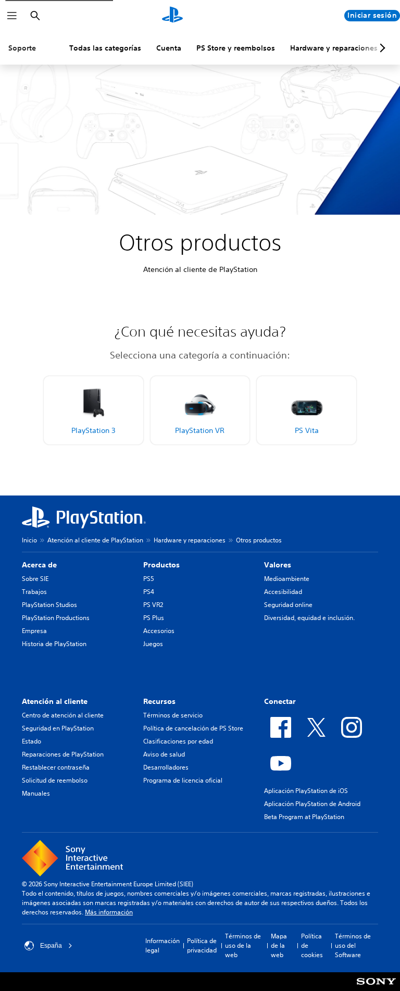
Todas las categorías (105, 48)
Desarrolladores (166, 767)
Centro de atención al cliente (63, 715)
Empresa (34, 630)
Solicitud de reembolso (55, 780)
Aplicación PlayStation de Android (312, 803)
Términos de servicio (173, 715)
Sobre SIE (35, 578)
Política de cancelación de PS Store (193, 728)
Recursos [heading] (159, 701)
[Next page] (381, 48)
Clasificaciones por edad (178, 741)
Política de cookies (312, 945)
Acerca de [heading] (39, 564)
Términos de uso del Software (353, 945)
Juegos (153, 643)
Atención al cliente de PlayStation (95, 540)
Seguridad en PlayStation (58, 728)
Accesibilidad (283, 591)
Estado (31, 741)
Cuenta (168, 48)
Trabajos (34, 591)
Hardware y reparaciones (334, 48)
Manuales (36, 793)
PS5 (148, 578)
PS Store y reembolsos (235, 48)
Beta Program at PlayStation (304, 816)
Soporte (22, 48)
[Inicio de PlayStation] (172, 16)
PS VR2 (153, 604)
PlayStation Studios (49, 604)
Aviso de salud (164, 754)
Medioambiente (286, 578)
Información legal (162, 945)
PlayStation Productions (56, 617)
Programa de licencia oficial (182, 780)
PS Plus (153, 617)
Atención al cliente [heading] (55, 701)
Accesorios (158, 630)
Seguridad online (288, 604)
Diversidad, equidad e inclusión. (309, 617)
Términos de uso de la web (243, 945)
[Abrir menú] (12, 15)
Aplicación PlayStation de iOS (306, 790)
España (51, 945)
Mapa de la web (279, 945)
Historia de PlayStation (54, 643)
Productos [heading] (161, 564)
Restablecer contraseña (56, 767)
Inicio (29, 540)
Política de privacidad (202, 945)
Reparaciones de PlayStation (63, 754)
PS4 (148, 591)
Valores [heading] (277, 564)
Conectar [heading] (280, 701)
